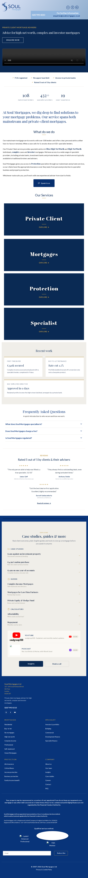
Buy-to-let (8, 729)
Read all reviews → (44, 503)
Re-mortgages (9, 733)
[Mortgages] (44, 255)
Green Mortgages (10, 753)
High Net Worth (74, 149)
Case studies (49, 776)
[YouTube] (15, 712)
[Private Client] (44, 219)
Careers (48, 780)
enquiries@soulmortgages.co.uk (66, 16)
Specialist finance (51, 741)
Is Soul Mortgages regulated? (18, 438)
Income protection (10, 772)
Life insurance (9, 764)
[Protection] (44, 289)
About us (48, 764)
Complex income (10, 741)
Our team (48, 768)
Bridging (48, 729)
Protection (36, 164)
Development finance (52, 737)
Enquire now (12, 40)
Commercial (49, 733)
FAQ (46, 788)
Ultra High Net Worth (55, 149)
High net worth (9, 737)
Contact (48, 784)
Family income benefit (11, 780)
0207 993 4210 (38, 15)
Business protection (11, 776)
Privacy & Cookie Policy (44, 870)
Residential (8, 724)
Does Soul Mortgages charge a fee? (21, 431)
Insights (31, 664)
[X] (68, 7)
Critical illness (9, 768)
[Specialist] (44, 324)
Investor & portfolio (52, 724)
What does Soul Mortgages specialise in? (23, 424)
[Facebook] (10, 712)
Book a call (56, 664)
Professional (8, 745)
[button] (3, 4)
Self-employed (9, 749)
